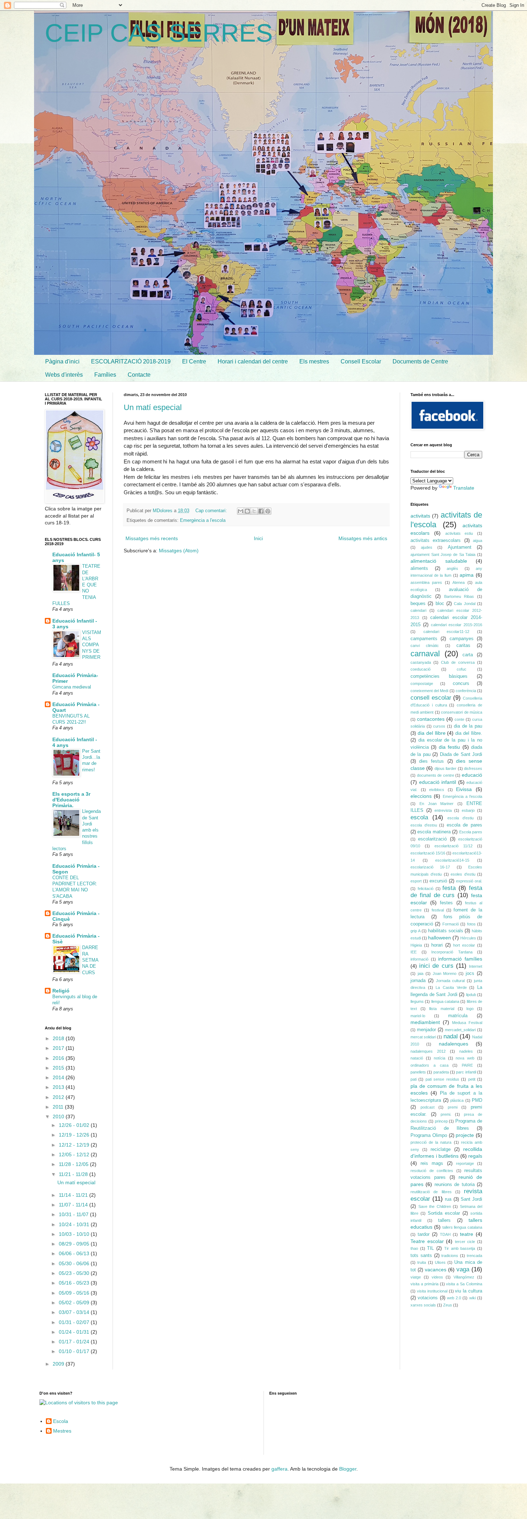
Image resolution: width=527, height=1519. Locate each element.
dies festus (431, 761)
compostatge (421, 683)
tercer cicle (465, 1241)
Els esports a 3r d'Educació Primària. (71, 799)
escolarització (432, 839)
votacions (428, 1297)
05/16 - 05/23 (75, 1283)
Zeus (447, 1305)
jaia (420, 973)
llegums (417, 1001)
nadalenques (453, 1044)
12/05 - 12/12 (75, 1154)
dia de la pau (468, 726)
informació (419, 959)
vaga (462, 1269)
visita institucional (432, 1291)
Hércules (468, 938)
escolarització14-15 (452, 860)
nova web (465, 1058)
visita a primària (424, 1284)
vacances (435, 1269)
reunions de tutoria (455, 1184)
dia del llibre (432, 733)
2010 (59, 1116)
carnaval (425, 653)
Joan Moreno (445, 973)
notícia (439, 1058)
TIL (430, 1248)
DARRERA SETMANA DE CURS (90, 960)
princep (441, 1121)
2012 (59, 1097)
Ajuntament (459, 547)
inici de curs (436, 965)
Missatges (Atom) (179, 550)
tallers (444, 1220)
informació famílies (460, 959)
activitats (420, 516)
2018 (59, 1038)
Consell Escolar (361, 361)
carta (467, 654)
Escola (60, 1421)
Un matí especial (153, 407)
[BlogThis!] (247, 511)
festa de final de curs (446, 892)
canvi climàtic (424, 645)
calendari (418, 610)
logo (470, 1008)
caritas (463, 645)
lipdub (471, 994)
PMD (477, 1100)
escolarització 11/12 (454, 846)
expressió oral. (469, 881)
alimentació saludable (438, 561)
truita (421, 1262)
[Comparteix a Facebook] (261, 511)
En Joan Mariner (436, 803)
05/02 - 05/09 (75, 1302)
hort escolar (464, 945)
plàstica (457, 1100)
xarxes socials (423, 1305)
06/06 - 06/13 (75, 1253)
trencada (474, 1255)
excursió (438, 881)
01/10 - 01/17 (75, 1351)
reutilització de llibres (431, 1192)
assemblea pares (426, 582)
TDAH (445, 1234)
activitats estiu (459, 533)
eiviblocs (436, 789)
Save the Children (434, 1206)
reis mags (432, 1163)
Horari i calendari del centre (253, 361)
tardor (423, 1234)
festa (449, 888)
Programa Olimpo (428, 1135)
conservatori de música (461, 712)
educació (472, 775)
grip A (415, 931)
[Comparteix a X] (254, 511)
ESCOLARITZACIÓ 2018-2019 (131, 361)
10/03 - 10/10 (75, 1234)
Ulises (440, 1262)
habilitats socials (445, 930)
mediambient (425, 1022)
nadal (450, 1036)
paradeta (441, 1072)
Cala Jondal (464, 603)
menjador (426, 1029)
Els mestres (314, 361)
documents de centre (435, 775)
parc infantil (466, 1072)
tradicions (449, 1255)
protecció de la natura (431, 1142)
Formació (450, 924)
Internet (475, 966)
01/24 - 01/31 (75, 1332)
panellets (418, 1072)
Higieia (416, 945)
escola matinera (433, 831)
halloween (439, 938)
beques (418, 603)
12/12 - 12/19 (75, 1145)
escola (419, 817)
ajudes (426, 547)
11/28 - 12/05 (74, 1164)
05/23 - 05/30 (75, 1273)
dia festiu (449, 747)
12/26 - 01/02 (75, 1125)
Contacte (139, 375)
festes (446, 902)
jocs (470, 973)
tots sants (421, 1255)
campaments (423, 638)
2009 (59, 1364)
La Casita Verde (451, 987)
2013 (59, 1087)
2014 (59, 1077)
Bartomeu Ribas (459, 596)
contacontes (431, 719)
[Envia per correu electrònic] (240, 511)
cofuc (461, 669)
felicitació (425, 888)
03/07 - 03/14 (75, 1312)
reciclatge (441, 1149)
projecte (465, 1135)
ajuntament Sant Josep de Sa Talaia (442, 554)
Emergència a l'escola (202, 520)
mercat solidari (423, 1037)
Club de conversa (458, 662)
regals (475, 1156)
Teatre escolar (427, 1241)
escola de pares (464, 825)
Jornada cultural (450, 980)
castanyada (420, 662)
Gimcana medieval (71, 687)
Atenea (458, 582)
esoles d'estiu (463, 874)
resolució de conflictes (431, 1170)
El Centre (194, 361)
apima (467, 575)
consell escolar (430, 697)
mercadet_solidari (460, 1030)
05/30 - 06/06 (75, 1263)
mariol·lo (417, 1016)
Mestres (62, 1431)
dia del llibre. (468, 733)
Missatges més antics (362, 538)
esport (416, 881)
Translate (463, 488)
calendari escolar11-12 (446, 631)
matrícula (457, 1015)
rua (448, 1199)
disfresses (473, 768)
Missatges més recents (151, 538)
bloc (440, 603)
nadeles (466, 1051)
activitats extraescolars (435, 540)
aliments (419, 568)
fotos (471, 924)
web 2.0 (454, 1298)
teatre (466, 1234)
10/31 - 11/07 (74, 1214)
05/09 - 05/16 (75, 1293)
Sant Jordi (471, 1199)
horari (437, 945)
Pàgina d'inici (62, 361)
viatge (415, 1277)
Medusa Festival (467, 1022)
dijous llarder (445, 768)
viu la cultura (468, 1291)
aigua (477, 540)
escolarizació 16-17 (430, 867)
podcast (428, 1107)
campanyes (462, 638)
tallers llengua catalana (462, 1227)
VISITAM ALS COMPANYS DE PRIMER (91, 645)
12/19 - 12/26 (75, 1135)
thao (414, 1248)
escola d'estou (423, 825)
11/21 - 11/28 (74, 1174)
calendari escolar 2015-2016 (457, 625)
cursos (439, 726)
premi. (446, 1114)
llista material (441, 1008)
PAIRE (467, 1065)
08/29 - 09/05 (75, 1244)
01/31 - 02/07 (75, 1322)
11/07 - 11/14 (74, 1205)
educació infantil (437, 782)
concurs (461, 683)
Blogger (347, 1469)
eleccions (421, 796)
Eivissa (464, 789)
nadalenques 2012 (428, 1051)
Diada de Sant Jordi (461, 754)
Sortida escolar (444, 1213)
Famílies (105, 375)
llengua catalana (445, 1001)
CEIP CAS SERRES (159, 33)
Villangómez (464, 1277)
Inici (258, 538)
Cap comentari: (211, 510)
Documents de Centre (420, 361)
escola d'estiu (460, 818)
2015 (59, 1068)
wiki (472, 1298)
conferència (466, 691)
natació (416, 1058)
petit (471, 1079)
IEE (413, 952)
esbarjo (468, 810)
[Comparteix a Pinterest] (267, 511)
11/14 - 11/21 (74, 1195)
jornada (418, 980)
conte (459, 719)
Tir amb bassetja (459, 1248)
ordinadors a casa (429, 1065)
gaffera (279, 1469)
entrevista (443, 810)
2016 (59, 1058)
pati (413, 1079)
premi (452, 1107)
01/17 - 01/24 (75, 1341)
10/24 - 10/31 (75, 1224)
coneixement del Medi (429, 691)
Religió (61, 991)
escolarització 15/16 (427, 853)
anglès (452, 568)
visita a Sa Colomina (464, 1284)
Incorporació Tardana (452, 952)
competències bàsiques (438, 676)
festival (438, 910)
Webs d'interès (64, 375)
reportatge (465, 1163)
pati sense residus (442, 1079)
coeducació (420, 669)
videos (437, 1277)
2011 (59, 1107)
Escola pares (470, 832)
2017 (59, 1048)
